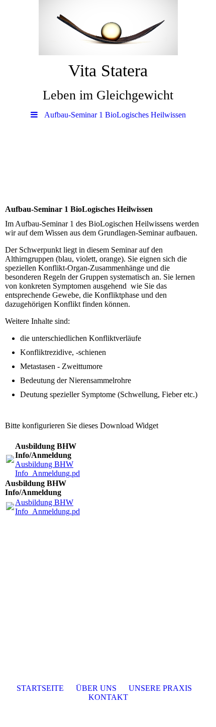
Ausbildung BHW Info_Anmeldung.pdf (48, 468)
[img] (108, 27)
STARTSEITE (40, 688)
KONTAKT (108, 697)
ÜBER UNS (96, 688)
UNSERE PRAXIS (160, 688)
